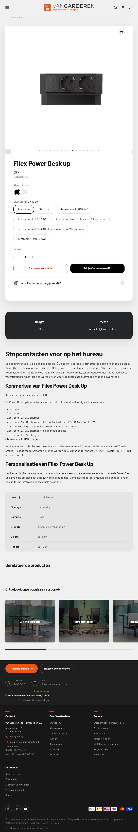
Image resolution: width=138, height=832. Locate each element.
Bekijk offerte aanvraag (97, 268)
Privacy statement (14, 789)
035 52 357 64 (16, 737)
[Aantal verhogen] (32, 257)
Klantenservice (13, 773)
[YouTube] (25, 808)
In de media (55, 749)
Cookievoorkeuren (39, 823)
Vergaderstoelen (102, 738)
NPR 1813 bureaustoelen (106, 744)
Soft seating (100, 733)
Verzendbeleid (96, 819)
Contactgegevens (114, 819)
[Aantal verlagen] (18, 257)
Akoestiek (99, 754)
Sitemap (55, 823)
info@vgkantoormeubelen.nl (24, 741)
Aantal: (17, 249)
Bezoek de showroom (57, 668)
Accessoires (16, 17)
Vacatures (54, 754)
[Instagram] (8, 808)
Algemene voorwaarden (17, 784)
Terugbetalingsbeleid (77, 819)
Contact (9, 795)
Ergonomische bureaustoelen (109, 722)
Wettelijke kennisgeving (16, 823)
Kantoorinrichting (58, 733)
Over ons (54, 738)
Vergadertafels (101, 749)
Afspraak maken (19, 668)
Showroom (55, 722)
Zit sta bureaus (101, 727)
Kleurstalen (11, 779)
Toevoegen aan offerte (41, 268)
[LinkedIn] (17, 808)
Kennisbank (55, 744)
